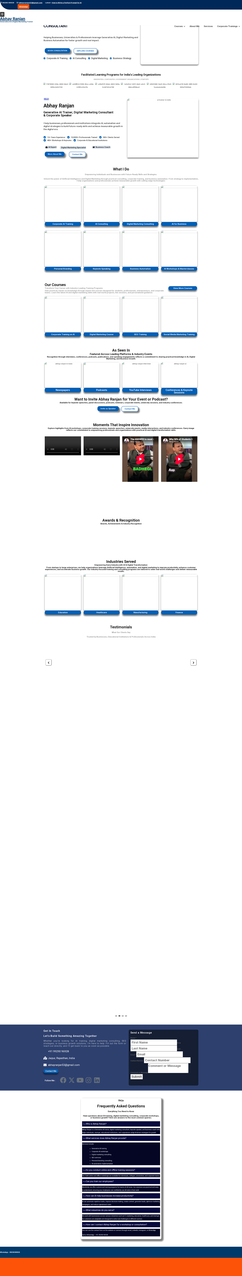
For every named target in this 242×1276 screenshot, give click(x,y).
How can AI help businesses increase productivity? (109, 1195)
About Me (194, 26)
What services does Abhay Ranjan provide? (106, 1138)
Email (133, 1055)
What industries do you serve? (100, 1210)
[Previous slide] (48, 662)
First (179, 1043)
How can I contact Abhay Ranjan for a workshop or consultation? (116, 1224)
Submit (136, 1076)
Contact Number (137, 1061)
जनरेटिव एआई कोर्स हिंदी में (59, 3)
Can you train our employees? (100, 1181)
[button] (63, 224)
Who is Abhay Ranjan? (96, 1124)
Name (133, 1038)
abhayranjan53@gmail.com (30, 3)
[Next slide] (193, 662)
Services (208, 26)
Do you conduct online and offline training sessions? (110, 1170)
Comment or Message (139, 1072)
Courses (178, 26)
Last (178, 1049)
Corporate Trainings (227, 26)
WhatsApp (23, 7)
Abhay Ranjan (12, 18)
